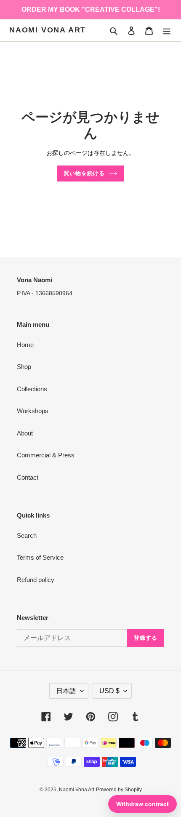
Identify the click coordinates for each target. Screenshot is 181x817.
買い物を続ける (84, 173)
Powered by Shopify (119, 790)
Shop (24, 366)
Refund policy (35, 579)
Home (25, 344)
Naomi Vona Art (47, 30)
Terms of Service (40, 557)
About (25, 433)
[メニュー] (167, 30)
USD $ (109, 690)
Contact (27, 477)
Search (27, 535)
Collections (32, 388)
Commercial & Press (46, 455)
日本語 (66, 690)
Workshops (32, 410)
